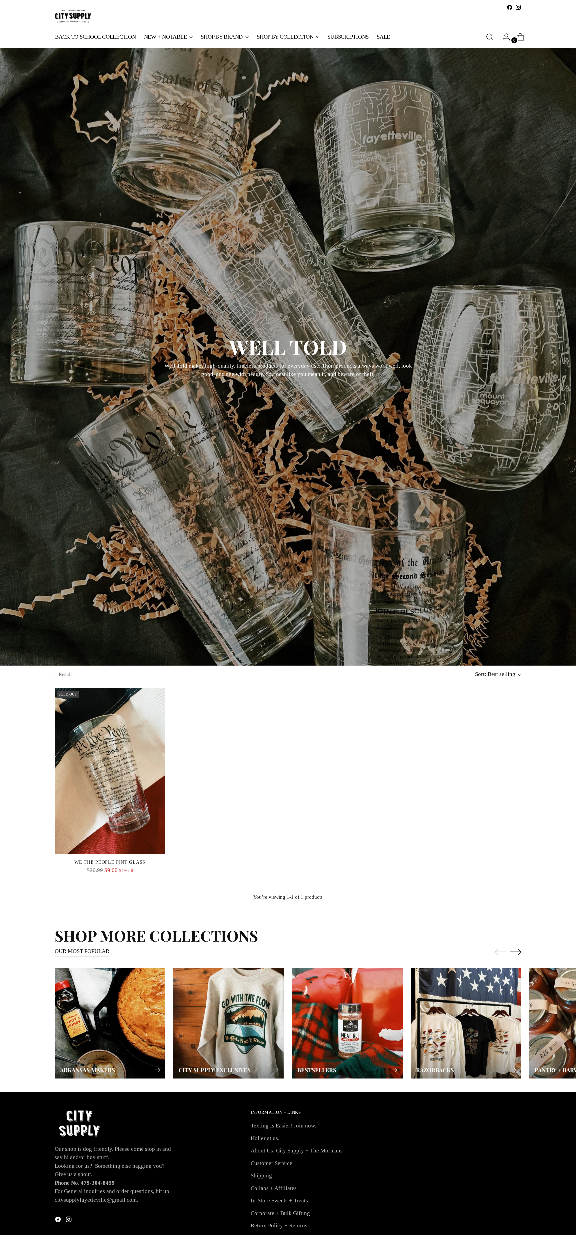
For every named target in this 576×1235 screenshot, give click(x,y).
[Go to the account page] (503, 37)
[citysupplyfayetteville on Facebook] (510, 7)
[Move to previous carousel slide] (500, 952)
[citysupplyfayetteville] (73, 16)
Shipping (261, 1175)
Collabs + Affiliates (274, 1188)
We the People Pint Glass (109, 862)
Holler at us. (265, 1138)
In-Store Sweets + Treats (279, 1200)
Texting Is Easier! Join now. (283, 1125)
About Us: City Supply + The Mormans (297, 1150)
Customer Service (271, 1163)
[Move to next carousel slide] (515, 951)
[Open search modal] (489, 37)
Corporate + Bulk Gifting (280, 1213)
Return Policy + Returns (279, 1225)
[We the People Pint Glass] (110, 771)
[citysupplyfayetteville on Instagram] (518, 7)
